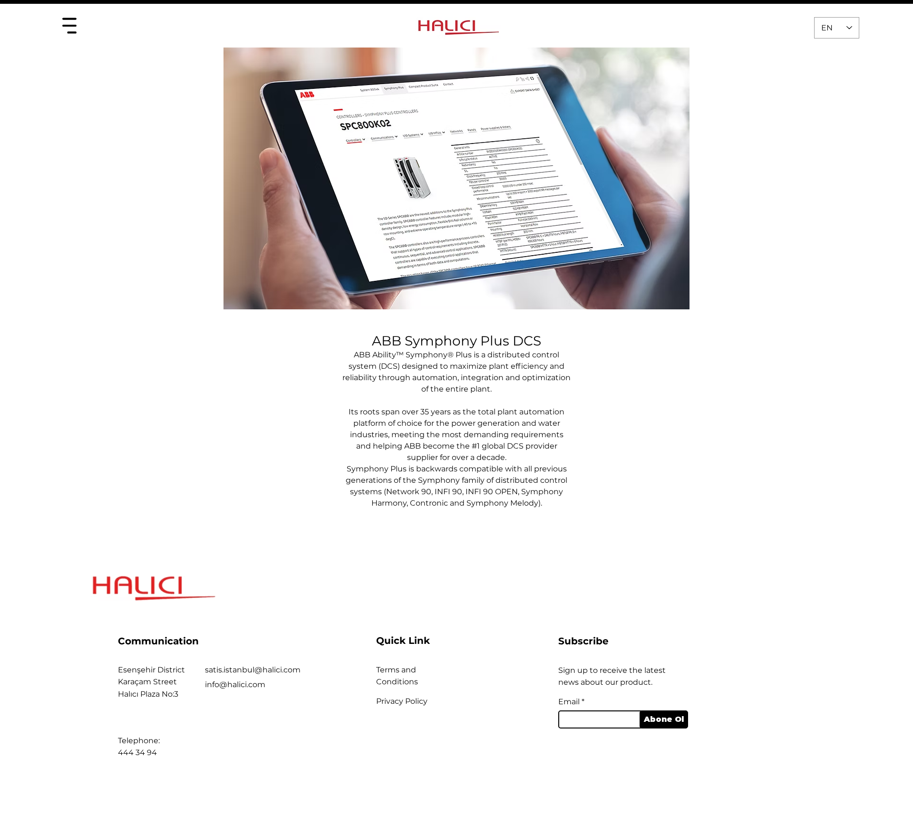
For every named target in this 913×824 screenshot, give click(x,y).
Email (569, 702)
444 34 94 (137, 752)
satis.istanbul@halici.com (253, 669)
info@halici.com (235, 684)
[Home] (69, 25)
